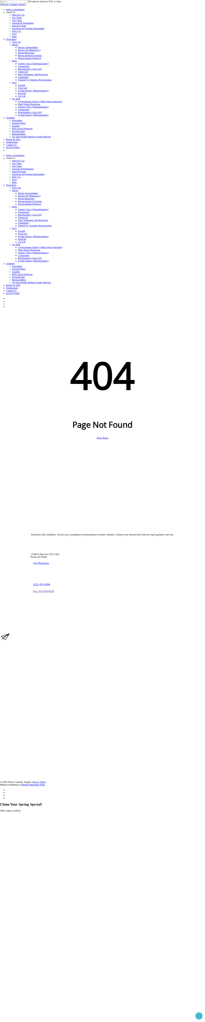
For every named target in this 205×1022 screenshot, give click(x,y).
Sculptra (16, 271)
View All (16, 188)
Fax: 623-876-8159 (43, 591)
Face (14, 228)
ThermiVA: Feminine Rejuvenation (34, 225)
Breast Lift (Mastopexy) (29, 196)
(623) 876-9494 (41, 584)
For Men (16, 244)
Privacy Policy (39, 782)
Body (14, 206)
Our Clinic (17, 166)
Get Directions (41, 563)
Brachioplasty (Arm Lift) (30, 215)
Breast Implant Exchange (30, 201)
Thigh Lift (23, 217)
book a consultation (15, 155)
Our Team (17, 163)
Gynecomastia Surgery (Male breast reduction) (40, 247)
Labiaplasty (23, 223)
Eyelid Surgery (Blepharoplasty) (33, 236)
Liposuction (23, 212)
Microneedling (19, 280)
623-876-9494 (13, 293)
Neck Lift (22, 234)
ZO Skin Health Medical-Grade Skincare (31, 282)
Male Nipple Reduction (29, 250)
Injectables (17, 266)
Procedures (11, 185)
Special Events (19, 171)
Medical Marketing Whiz (33, 784)
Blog (14, 182)
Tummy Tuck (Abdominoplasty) (33, 209)
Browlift (22, 239)
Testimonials (12, 288)
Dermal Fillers (19, 269)
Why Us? (16, 177)
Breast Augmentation (28, 193)
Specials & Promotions (23, 169)
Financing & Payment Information (28, 174)
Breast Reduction (26, 198)
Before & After (13, 285)
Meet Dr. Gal (18, 160)
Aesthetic (10, 263)
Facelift (21, 231)
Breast (15, 190)
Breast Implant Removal (29, 204)
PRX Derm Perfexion (22, 274)
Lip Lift (21, 242)
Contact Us (11, 290)
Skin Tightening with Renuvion (33, 220)
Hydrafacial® (18, 277)
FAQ (14, 179)
